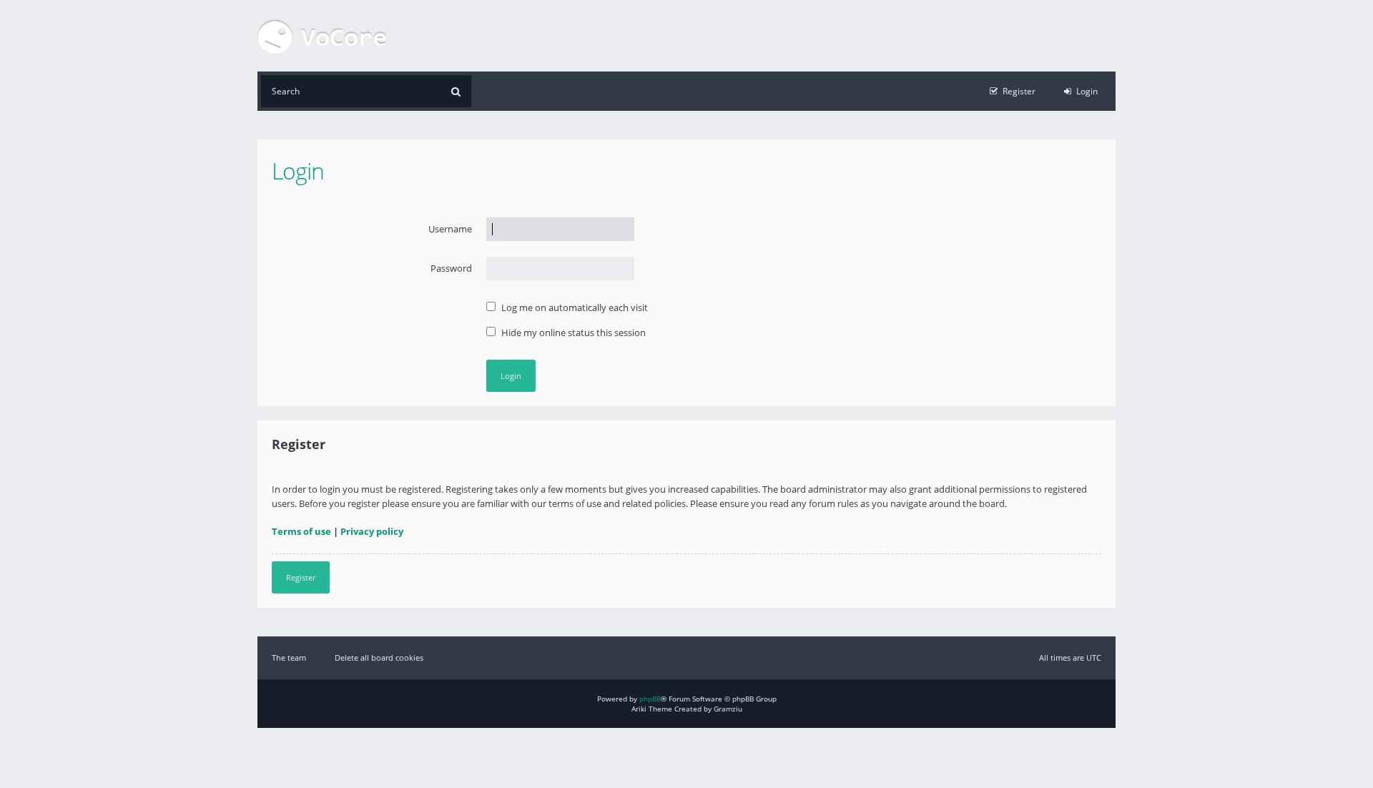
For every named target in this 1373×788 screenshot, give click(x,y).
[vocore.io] (321, 36)
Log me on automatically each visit (573, 307)
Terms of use (301, 531)
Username (450, 228)
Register (300, 577)
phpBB (650, 699)
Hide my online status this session (572, 332)
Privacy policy (371, 531)
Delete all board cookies (379, 657)
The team (289, 657)
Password (451, 268)
